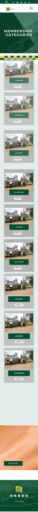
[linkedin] (27, 496)
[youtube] (23, 496)
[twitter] (17, 2)
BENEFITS (18, 92)
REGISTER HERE (13, 463)
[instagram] (21, 2)
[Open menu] (6, 2)
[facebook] (13, 2)
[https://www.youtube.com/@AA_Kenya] (25, 2)
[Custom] (33, 2)
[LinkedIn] (29, 2)
